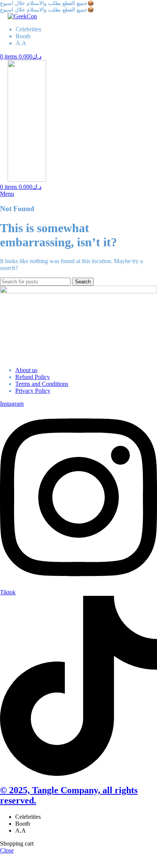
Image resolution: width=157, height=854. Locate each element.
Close (7, 850)
